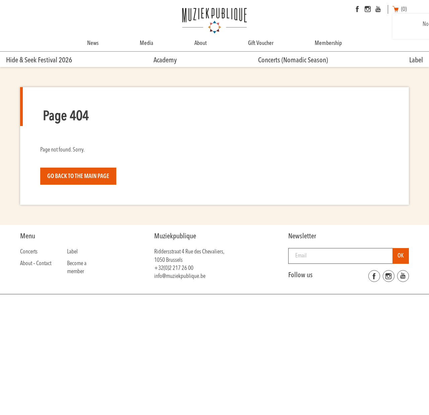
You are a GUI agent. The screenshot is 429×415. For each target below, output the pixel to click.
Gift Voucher (260, 43)
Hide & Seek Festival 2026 (39, 60)
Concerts (29, 252)
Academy (165, 60)
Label (416, 60)
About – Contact (35, 263)
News (93, 43)
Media (146, 43)
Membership (328, 43)
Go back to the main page (78, 176)
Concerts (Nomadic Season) (293, 60)
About (200, 43)
